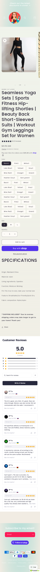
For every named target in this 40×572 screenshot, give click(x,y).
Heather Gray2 (9, 216)
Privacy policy (22, 563)
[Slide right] (24, 85)
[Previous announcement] (4, 4)
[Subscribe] (32, 534)
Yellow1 (20, 187)
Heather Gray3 (9, 178)
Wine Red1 (8, 192)
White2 (26, 202)
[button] (4, 17)
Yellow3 (20, 168)
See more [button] (32, 479)
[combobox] (35, 375)
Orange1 (20, 192)
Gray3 (31, 168)
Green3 (31, 173)
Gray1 (30, 187)
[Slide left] (15, 85)
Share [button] (6, 327)
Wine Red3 (8, 173)
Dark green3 (25, 178)
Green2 (31, 211)
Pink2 (16, 202)
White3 (26, 163)
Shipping (4, 149)
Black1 (6, 182)
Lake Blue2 (8, 207)
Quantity (4, 230)
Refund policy (12, 563)
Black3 (6, 163)
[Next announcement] (35, 4)
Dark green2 (25, 216)
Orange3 (20, 173)
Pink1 (16, 182)
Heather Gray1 (9, 197)
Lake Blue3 (8, 168)
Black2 (6, 202)
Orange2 (20, 211)
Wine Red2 (8, 211)
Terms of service (33, 563)
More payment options (20, 254)
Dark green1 (24, 197)
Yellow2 (20, 207)
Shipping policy (21, 566)
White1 (25, 182)
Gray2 (31, 207)
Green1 (30, 192)
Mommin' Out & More (19, 560)
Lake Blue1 (8, 187)
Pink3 (16, 163)
